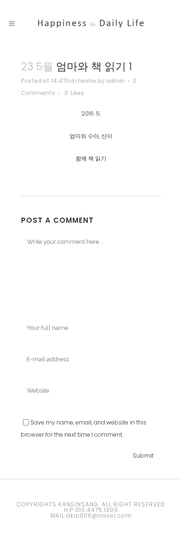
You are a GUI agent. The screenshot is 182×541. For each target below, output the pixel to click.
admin (115, 81)
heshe (87, 81)
